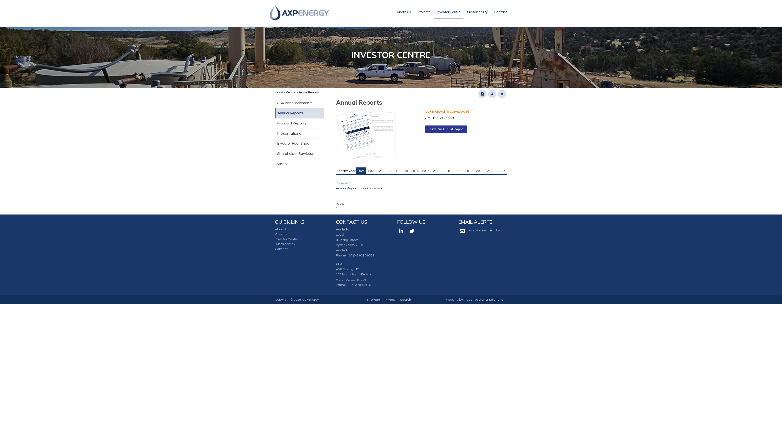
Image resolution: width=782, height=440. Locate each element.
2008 (490, 171)
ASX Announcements (295, 103)
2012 (447, 171)
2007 (501, 171)
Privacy (390, 299)
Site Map (373, 299)
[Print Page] (482, 94)
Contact (500, 12)
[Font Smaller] (492, 94)
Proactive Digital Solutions (483, 299)
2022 (382, 171)
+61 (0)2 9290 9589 (360, 255)
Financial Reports (291, 123)
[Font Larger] (502, 94)
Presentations (289, 133)
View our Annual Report (445, 129)
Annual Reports (290, 113)
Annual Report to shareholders (359, 188)
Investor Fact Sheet (294, 143)
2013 (436, 171)
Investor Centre (448, 12)
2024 (361, 171)
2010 (469, 171)
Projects (424, 12)
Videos (283, 164)
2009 (479, 171)
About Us (404, 12)
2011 (458, 171)
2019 (404, 171)
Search (405, 299)
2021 (393, 171)
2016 (415, 171)
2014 (425, 171)
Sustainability (477, 12)
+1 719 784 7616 (359, 284)
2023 (372, 171)
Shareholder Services (295, 154)
